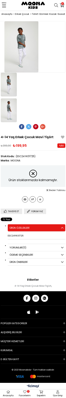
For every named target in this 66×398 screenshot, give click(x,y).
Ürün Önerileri (18, 262)
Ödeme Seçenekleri (21, 255)
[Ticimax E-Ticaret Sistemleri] (33, 386)
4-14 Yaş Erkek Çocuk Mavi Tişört (32, 286)
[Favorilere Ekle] (62, 137)
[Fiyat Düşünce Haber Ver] (40, 199)
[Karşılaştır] (33, 199)
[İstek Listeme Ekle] (25, 199)
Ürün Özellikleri (19, 228)
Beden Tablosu (57, 190)
